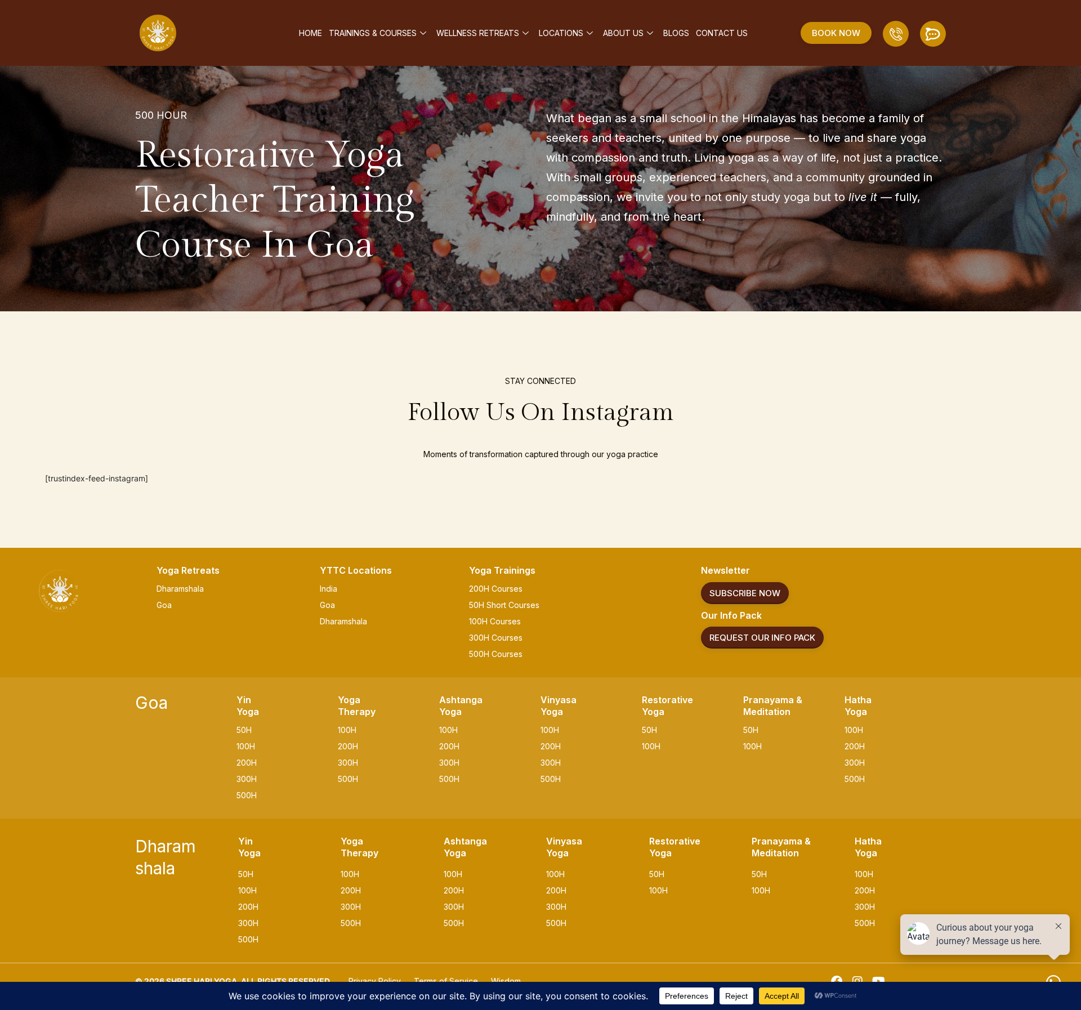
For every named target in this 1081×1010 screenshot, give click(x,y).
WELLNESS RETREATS (477, 33)
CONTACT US (722, 33)
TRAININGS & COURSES (373, 33)
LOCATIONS (561, 33)
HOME (310, 33)
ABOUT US (623, 33)
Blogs (676, 33)
